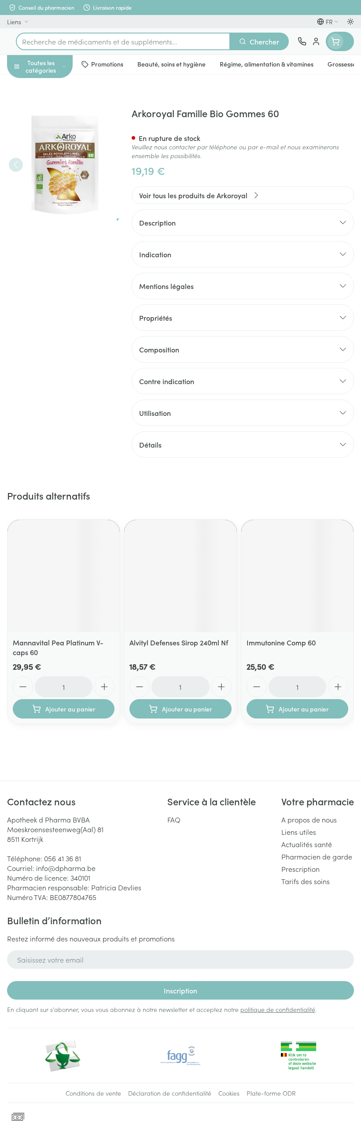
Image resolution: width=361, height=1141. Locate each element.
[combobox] (123, 41)
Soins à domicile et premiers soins (56, 229)
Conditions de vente (93, 1093)
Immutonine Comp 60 (281, 642)
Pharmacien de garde (316, 856)
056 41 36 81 (62, 858)
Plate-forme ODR (271, 1093)
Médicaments (56, 274)
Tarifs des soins (305, 881)
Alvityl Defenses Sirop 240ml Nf (178, 642)
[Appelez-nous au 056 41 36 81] (302, 41)
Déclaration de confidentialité (169, 1093)
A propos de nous (309, 819)
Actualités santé (306, 844)
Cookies (228, 1093)
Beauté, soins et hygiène (56, 109)
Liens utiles (298, 832)
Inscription (180, 990)
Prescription (300, 869)
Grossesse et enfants (56, 161)
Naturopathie (56, 204)
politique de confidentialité (277, 1009)
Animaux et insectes (56, 253)
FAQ (173, 819)
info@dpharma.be (66, 868)
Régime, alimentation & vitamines (56, 137)
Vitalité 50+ (56, 182)
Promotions (25, 85)
